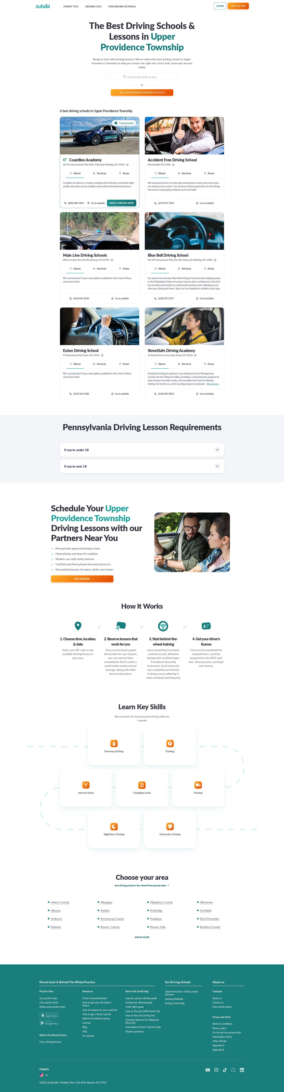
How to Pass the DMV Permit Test (143, 1011)
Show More (142, 937)
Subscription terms (222, 1036)
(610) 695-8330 (81, 298)
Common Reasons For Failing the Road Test (142, 1021)
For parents (88, 1035)
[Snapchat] (233, 1070)
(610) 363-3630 (81, 393)
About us (217, 998)
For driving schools (122, 6)
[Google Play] (57, 1023)
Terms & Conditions (222, 1023)
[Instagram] (216, 1070)
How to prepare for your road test (100, 1009)
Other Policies (219, 1040)
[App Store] (57, 1015)
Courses (87, 1022)
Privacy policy (219, 1028)
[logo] (43, 6)
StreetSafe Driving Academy (171, 350)
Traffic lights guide (135, 1006)
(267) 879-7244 (166, 203)
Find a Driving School (50, 1041)
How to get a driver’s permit (97, 1014)
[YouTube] (207, 1070)
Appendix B (218, 1049)
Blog (85, 1026)
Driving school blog (174, 1003)
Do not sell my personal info (227, 1032)
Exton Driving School (80, 350)
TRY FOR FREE (238, 5)
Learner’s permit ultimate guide (141, 998)
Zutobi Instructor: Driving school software (181, 993)
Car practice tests (48, 998)
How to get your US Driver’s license (97, 1004)
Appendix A (218, 1045)
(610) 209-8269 (166, 393)
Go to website (98, 203)
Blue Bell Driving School (168, 255)
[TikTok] (224, 1070)
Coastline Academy (85, 159)
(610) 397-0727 (166, 298)
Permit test (71, 6)
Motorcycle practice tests (52, 1006)
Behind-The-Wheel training (96, 1018)
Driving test (93, 6)
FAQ (85, 1031)
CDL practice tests (48, 1002)
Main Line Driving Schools (85, 255)
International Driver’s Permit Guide (143, 1026)
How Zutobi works (222, 1006)
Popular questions (135, 1031)
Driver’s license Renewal (95, 998)
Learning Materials (174, 998)
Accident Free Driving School (172, 159)
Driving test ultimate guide (139, 1002)
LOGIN (220, 5)
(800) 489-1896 (76, 203)
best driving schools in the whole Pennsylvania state (140, 885)
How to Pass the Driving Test (140, 1015)
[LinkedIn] (242, 1070)
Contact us (218, 1002)
